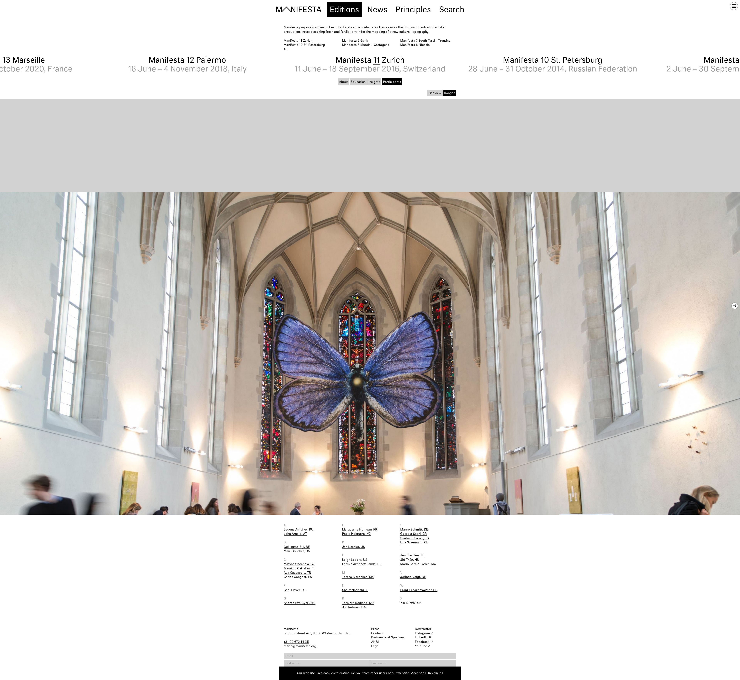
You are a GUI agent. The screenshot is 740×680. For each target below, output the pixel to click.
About (343, 82)
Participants (392, 82)
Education (358, 82)
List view (434, 93)
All (285, 49)
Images (449, 93)
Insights (374, 82)
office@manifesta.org (300, 646)
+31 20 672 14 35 (296, 642)
